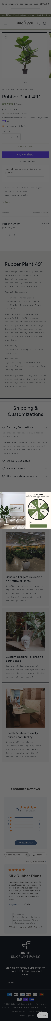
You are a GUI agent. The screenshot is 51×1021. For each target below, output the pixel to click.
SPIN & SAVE (38, 525)
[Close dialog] (1, 493)
